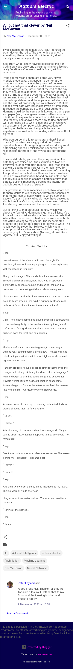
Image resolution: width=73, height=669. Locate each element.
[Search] (68, 7)
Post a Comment (17, 613)
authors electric (51, 553)
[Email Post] (5, 545)
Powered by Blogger (38, 647)
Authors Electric (36, 6)
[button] (68, 26)
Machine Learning (34, 560)
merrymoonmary (45, 654)
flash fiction (12, 560)
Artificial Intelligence (24, 553)
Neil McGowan (13, 568)
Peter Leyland (26, 583)
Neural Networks (37, 568)
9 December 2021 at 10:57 (34, 604)
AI (6, 553)
